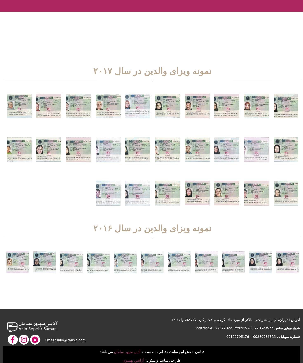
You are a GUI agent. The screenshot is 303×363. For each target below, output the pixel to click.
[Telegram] (35, 340)
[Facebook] (13, 340)
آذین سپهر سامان (127, 352)
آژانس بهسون (133, 360)
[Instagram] (24, 340)
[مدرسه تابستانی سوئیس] (297, 15)
